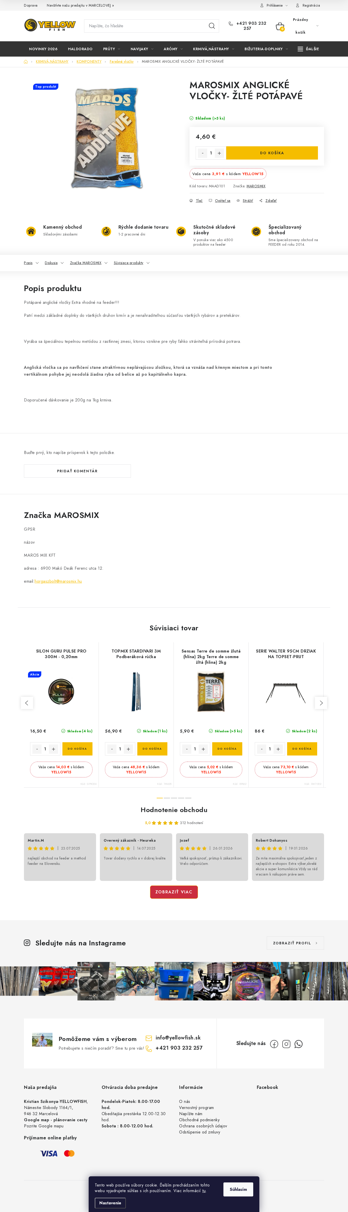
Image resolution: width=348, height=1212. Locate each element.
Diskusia (51, 262)
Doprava (31, 5)
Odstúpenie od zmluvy (199, 1132)
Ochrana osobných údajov (203, 1126)
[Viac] (308, 49)
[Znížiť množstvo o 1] (202, 153)
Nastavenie (110, 1203)
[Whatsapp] (299, 1044)
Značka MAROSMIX (86, 262)
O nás (184, 1101)
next (321, 703)
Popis (28, 262)
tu (204, 1191)
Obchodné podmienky (199, 1120)
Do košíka (272, 152)
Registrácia (311, 5)
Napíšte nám (191, 1114)
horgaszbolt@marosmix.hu (58, 581)
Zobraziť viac (174, 892)
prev (27, 703)
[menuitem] (43, 49)
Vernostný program (196, 1108)
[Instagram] (286, 1044)
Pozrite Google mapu (44, 1126)
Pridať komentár (77, 471)
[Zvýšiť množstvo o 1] (219, 153)
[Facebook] (274, 1044)
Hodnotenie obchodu (174, 810)
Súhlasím (238, 1189)
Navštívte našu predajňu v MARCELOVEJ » (80, 5)
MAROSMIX (256, 186)
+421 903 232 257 (250, 26)
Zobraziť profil (292, 943)
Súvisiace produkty (128, 262)
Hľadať (212, 26)
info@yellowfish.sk (178, 1037)
